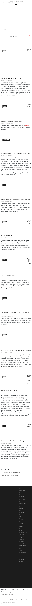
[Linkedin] (1, 478)
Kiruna (27, 125)
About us (3, 2)
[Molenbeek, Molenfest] (12, 145)
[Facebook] (19, 566)
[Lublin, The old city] (12, 266)
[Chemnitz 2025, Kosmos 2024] (12, 303)
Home (2, 600)
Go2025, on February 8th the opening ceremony (16, 350)
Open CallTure (6, 139)
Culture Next (11, 603)
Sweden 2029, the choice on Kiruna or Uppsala (15, 199)
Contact (14, 2)
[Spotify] (19, 580)
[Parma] (12, 227)
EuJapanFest (3, 603)
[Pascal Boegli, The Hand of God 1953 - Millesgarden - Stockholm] (12, 190)
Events (4, 50)
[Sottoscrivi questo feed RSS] (29, 35)
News (5, 600)
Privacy (3, 594)
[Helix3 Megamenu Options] (2, 26)
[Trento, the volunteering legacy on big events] (12, 62)
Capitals (5, 106)
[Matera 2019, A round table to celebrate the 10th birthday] (12, 382)
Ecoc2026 (9, 600)
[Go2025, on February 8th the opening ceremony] (12, 341)
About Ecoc (8, 2)
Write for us (19, 2)
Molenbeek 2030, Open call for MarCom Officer (15, 153)
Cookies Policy (9, 594)
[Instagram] (1, 481)
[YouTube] (19, 572)
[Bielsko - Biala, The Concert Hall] (12, 432)
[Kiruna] (12, 112)
